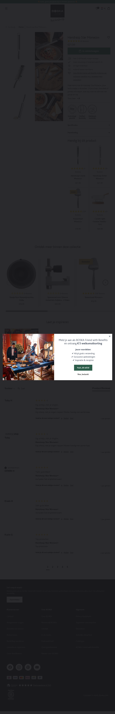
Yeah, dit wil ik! (83, 368)
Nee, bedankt (83, 374)
